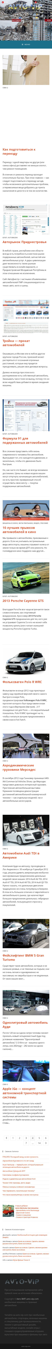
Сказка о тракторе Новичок (27, 1217)
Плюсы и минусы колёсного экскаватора (19, 1187)
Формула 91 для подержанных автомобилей (25, 440)
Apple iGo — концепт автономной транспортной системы (24, 1093)
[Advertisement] (26, 119)
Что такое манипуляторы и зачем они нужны (20, 1195)
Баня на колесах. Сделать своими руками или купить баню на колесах (23, 1242)
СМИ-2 (5, 88)
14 (39, 1143)
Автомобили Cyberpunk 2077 (14, 1171)
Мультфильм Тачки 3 (21, 1260)
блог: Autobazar (10, 237)
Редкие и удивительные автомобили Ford (19, 1179)
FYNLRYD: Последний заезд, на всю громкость (20, 1157)
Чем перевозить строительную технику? (19, 1191)
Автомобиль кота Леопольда (27, 1210)
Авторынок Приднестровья (25, 242)
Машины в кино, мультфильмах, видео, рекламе (25, 523)
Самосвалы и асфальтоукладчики (16, 1175)
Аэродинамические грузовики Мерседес (19, 767)
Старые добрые (26, 1207)
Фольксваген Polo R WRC (22, 682)
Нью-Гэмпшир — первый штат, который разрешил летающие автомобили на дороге (23, 1166)
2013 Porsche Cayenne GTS (23, 601)
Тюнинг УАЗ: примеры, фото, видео (16, 1183)
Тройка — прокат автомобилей (16, 343)
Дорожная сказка (23, 1213)
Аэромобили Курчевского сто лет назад (18, 1161)
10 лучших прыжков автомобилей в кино (19, 529)
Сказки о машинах (23, 1215)
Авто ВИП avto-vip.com (28, 1298)
